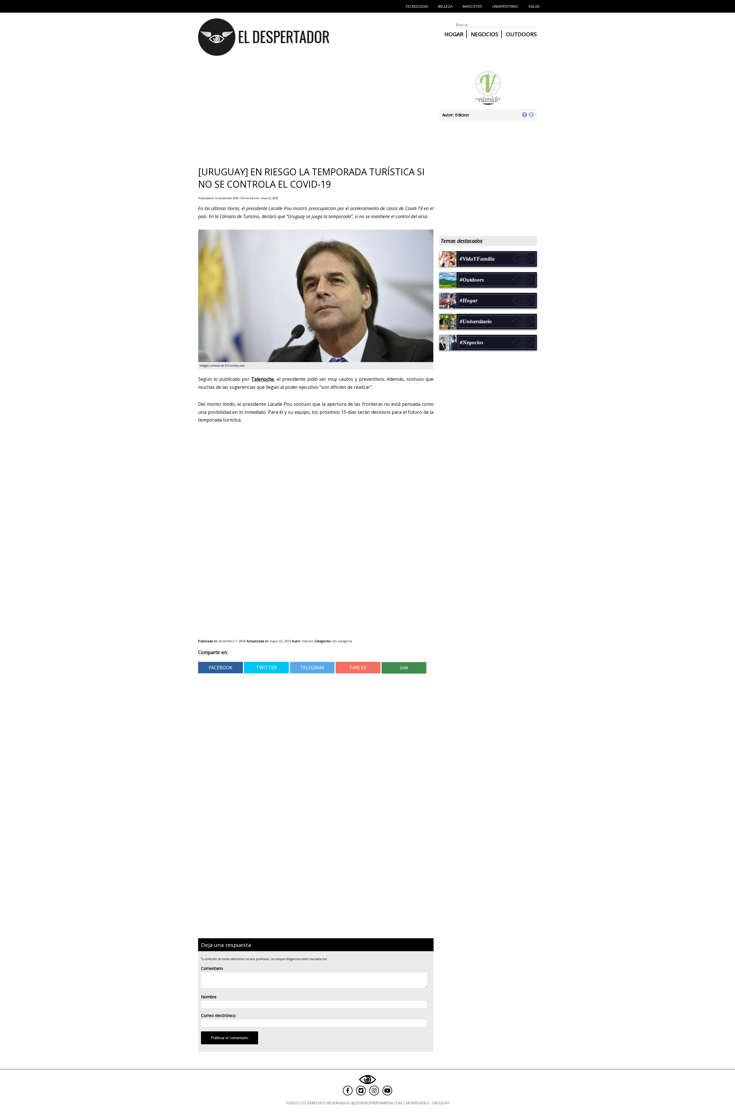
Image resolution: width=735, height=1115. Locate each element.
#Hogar (468, 300)
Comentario (212, 968)
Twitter (266, 667)
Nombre (208, 996)
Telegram (312, 667)
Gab (404, 668)
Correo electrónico (218, 1015)
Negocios (484, 34)
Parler (358, 667)
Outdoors (521, 34)
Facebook (220, 667)
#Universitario (476, 321)
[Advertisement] (313, 113)
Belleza (445, 6)
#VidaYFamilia (477, 259)
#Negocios (471, 342)
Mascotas (472, 6)
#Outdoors (472, 280)
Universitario (505, 6)
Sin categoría (342, 641)
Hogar (453, 34)
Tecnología (417, 6)
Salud (534, 6)
